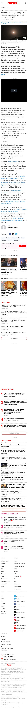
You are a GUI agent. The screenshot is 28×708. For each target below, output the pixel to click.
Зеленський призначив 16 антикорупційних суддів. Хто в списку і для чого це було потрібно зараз (13, 500)
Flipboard (18, 620)
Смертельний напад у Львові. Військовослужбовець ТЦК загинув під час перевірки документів (13, 472)
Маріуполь (3, 611)
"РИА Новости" (13, 162)
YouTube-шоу (17, 586)
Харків (2, 606)
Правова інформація (6, 644)
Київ (2, 596)
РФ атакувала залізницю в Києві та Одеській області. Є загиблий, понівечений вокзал (16, 465)
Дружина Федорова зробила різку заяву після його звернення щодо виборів (14, 548)
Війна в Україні (5, 561)
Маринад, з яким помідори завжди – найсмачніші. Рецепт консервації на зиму (14, 533)
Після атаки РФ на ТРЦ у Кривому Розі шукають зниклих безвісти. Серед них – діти (12, 479)
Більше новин (13, 510)
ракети (9, 240)
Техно (2, 576)
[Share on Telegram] (16, 234)
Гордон (3, 7)
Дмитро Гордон (20, 596)
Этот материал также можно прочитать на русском (15, 22)
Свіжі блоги (5, 302)
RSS (17, 622)
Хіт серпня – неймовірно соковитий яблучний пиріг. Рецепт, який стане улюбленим (9, 293)
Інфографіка (4, 583)
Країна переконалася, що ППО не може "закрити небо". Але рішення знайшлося (14, 395)
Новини (3, 558)
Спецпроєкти (17, 589)
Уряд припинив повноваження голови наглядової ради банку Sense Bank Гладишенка (11, 493)
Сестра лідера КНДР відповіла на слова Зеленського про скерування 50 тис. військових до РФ (15, 402)
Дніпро (3, 608)
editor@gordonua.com (10, 659)
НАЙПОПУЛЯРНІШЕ (7, 389)
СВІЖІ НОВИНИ (6, 440)
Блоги (15, 568)
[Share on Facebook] (10, 234)
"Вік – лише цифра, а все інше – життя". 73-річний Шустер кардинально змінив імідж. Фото (15, 519)
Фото (15, 578)
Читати (23, 245)
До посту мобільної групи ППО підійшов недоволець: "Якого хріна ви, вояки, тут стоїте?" (14, 313)
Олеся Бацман (20, 614)
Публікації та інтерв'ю (19, 563)
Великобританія (15, 237)
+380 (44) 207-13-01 (9, 654)
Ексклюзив (16, 576)
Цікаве (2, 586)
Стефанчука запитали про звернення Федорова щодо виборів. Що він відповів (13, 505)
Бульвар (4, 278)
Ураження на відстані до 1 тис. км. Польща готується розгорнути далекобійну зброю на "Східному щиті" (13, 458)
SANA (3, 75)
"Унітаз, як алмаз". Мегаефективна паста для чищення (14, 540)
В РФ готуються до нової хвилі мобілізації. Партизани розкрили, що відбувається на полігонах (13, 451)
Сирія (22, 237)
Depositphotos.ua (21, 676)
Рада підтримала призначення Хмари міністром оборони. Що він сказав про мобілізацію (15, 426)
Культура (3, 573)
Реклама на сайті (5, 641)
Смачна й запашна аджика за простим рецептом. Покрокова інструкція (15, 526)
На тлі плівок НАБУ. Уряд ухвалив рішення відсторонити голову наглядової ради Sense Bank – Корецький (14, 411)
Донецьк (3, 603)
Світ (7, 7)
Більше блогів (13, 338)
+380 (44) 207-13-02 (9, 657)
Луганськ (3, 613)
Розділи (16, 558)
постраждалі (16, 240)
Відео (15, 581)
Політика (3, 563)
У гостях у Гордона (19, 566)
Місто (2, 592)
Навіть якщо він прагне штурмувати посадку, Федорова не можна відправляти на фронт (13, 320)
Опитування (17, 583)
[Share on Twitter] (13, 234)
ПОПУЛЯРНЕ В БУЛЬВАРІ (9, 513)
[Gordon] (13, 3)
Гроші (2, 566)
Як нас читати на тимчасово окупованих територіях (7, 648)
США (3, 237)
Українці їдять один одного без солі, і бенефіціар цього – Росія (13, 305)
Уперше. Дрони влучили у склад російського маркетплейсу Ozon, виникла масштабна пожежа (16, 486)
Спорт (2, 571)
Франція (8, 237)
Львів (2, 598)
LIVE (15, 573)
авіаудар (4, 240)
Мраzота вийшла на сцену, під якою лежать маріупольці (13, 333)
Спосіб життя (4, 578)
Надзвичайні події (5, 581)
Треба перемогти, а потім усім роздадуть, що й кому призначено (12, 327)
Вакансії (3, 636)
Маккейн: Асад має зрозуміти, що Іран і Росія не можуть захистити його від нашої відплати (8, 270)
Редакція (3, 639)
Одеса (2, 601)
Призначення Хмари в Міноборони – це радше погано (14, 419)
